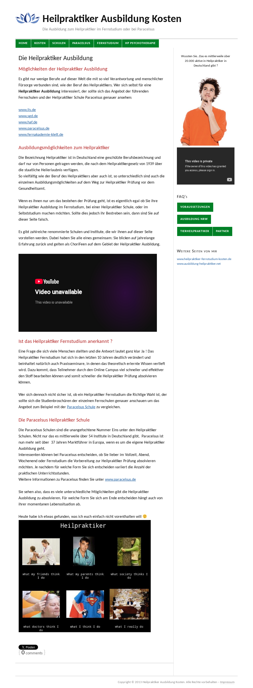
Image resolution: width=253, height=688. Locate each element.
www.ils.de (27, 110)
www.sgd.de (28, 116)
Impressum (227, 682)
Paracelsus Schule (81, 407)
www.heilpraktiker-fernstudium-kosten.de (204, 259)
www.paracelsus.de (34, 129)
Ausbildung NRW (194, 219)
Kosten (40, 43)
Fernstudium (108, 43)
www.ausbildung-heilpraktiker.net (199, 263)
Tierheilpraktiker (194, 231)
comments (31, 653)
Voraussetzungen (195, 207)
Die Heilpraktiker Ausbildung (56, 58)
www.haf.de (28, 122)
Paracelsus (81, 43)
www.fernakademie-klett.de (41, 135)
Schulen (59, 43)
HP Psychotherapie (140, 43)
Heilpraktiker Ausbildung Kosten (112, 19)
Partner (222, 231)
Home (23, 43)
